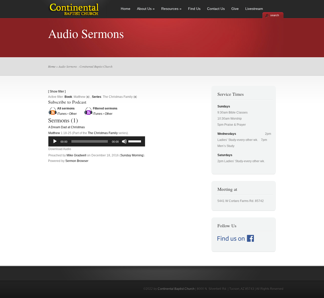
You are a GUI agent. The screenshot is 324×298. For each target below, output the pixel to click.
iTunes (62, 114)
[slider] (135, 140)
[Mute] (124, 141)
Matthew (54, 133)
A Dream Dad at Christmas (66, 127)
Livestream (254, 9)
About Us (146, 9)
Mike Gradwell (76, 155)
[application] (96, 141)
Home (125, 9)
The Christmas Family (103, 133)
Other (73, 114)
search (274, 15)
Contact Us (216, 9)
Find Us (194, 9)
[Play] (54, 141)
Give (235, 9)
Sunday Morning (131, 155)
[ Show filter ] (57, 91)
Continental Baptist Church (176, 289)
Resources (171, 9)
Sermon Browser (76, 161)
